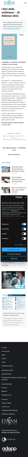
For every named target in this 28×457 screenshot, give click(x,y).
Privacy (4, 362)
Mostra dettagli (19, 244)
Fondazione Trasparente (8, 414)
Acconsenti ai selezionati (14, 254)
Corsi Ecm (4, 387)
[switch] (24, 229)
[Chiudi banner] (25, 197)
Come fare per (5, 351)
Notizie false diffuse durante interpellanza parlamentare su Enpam (18, 169)
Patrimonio (4, 399)
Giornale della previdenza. (12, 29)
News (13, 133)
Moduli (3, 355)
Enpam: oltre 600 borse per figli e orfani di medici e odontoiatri (19, 190)
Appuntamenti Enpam (7, 370)
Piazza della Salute (7, 384)
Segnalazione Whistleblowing (9, 410)
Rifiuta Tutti (14, 258)
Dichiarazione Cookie (7, 366)
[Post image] (6, 169)
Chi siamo (4, 347)
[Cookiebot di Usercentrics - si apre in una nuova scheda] (16, 197)
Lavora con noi (5, 406)
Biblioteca (4, 391)
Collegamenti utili (6, 395)
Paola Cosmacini (14, 137)
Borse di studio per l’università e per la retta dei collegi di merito (18, 179)
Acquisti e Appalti (6, 403)
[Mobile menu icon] (25, 3)
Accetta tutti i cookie (14, 249)
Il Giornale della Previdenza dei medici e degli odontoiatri (14, 378)
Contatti (4, 358)
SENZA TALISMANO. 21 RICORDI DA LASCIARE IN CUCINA (14, 139)
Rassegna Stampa (6, 374)
